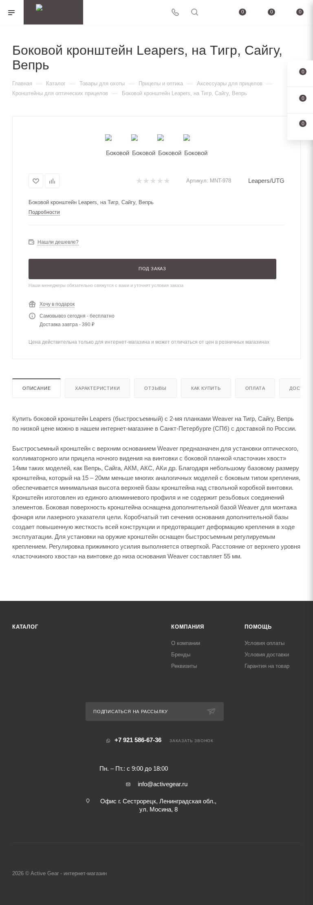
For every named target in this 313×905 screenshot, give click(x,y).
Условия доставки (267, 655)
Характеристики (97, 388)
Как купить (206, 388)
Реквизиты (184, 666)
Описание (36, 388)
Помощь (258, 627)
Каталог (25, 627)
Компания (187, 627)
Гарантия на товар (267, 666)
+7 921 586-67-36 (138, 739)
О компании (185, 643)
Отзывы (155, 388)
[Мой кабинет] (214, 12)
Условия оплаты (264, 643)
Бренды (180, 655)
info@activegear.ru (162, 783)
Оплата (255, 388)
